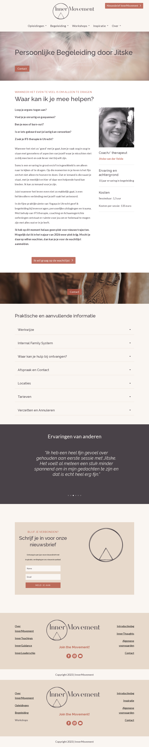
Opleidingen (36, 26)
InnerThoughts (125, 633)
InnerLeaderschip (25, 653)
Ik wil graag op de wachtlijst (52, 260)
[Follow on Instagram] (74, 656)
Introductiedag (125, 626)
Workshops (79, 26)
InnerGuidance (23, 645)
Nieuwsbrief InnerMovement (122, 5)
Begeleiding (22, 712)
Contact (22, 68)
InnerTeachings (24, 638)
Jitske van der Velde (111, 158)
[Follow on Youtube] (80, 656)
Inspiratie (128, 700)
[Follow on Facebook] (68, 656)
